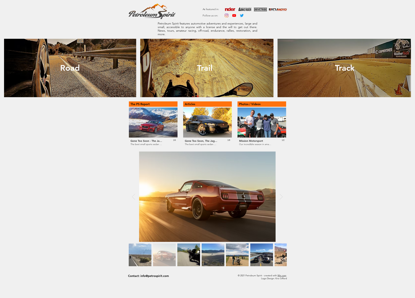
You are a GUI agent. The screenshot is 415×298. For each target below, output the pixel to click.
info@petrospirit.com (154, 276)
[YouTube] (234, 15)
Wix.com (282, 275)
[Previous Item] (133, 197)
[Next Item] (281, 197)
